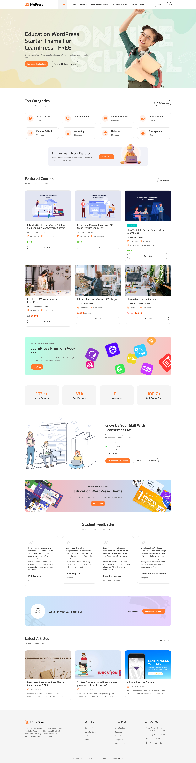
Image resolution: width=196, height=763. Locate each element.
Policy (87, 739)
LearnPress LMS (117, 758)
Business (118, 732)
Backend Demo (138, 4)
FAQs (87, 736)
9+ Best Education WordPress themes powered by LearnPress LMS (97, 684)
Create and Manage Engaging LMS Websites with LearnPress (95, 227)
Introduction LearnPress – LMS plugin (97, 299)
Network (115, 131)
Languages (119, 739)
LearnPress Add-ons (99, 4)
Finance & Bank (44, 131)
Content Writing (119, 116)
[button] (36, 64)
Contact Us (89, 728)
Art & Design (43, 116)
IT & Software (120, 736)
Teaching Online (44, 232)
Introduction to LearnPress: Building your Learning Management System (46, 227)
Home (62, 4)
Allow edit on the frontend (141, 682)
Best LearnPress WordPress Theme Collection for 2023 (45, 684)
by (31, 232)
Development (156, 116)
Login (159, 4)
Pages (82, 4)
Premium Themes (120, 4)
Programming (120, 743)
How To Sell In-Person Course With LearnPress (145, 232)
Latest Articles (91, 732)
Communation (81, 116)
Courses (72, 4)
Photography (155, 131)
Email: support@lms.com (154, 738)
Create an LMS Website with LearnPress (42, 301)
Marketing (79, 131)
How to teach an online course (143, 299)
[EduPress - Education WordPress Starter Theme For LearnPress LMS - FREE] (34, 723)
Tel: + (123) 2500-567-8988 (155, 734)
